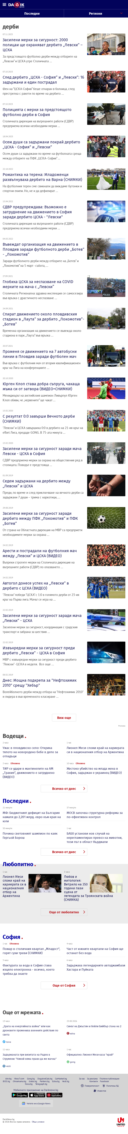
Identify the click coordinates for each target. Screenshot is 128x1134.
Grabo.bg (33, 1081)
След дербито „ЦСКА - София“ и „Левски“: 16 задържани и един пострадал (43, 80)
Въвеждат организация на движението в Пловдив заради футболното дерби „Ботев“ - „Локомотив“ (43, 249)
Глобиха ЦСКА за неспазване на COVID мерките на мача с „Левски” (38, 284)
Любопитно (18, 864)
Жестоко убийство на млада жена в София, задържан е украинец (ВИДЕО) (94, 771)
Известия (101, 1090)
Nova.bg (28, 1084)
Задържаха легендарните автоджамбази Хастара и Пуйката (96, 967)
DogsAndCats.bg (45, 1078)
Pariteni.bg (45, 1081)
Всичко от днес (64, 789)
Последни (32, 14)
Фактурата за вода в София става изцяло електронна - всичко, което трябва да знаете (28, 969)
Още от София (64, 985)
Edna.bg (56, 1081)
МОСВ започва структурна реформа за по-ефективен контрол (95, 815)
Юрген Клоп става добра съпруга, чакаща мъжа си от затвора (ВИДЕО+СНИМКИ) (41, 386)
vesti (8, 1066)
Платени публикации (109, 1078)
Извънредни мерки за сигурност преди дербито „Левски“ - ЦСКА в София (39, 650)
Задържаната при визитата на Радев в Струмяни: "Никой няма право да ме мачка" (29, 1056)
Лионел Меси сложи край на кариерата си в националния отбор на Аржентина (95, 750)
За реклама (92, 1078)
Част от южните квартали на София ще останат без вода (95, 951)
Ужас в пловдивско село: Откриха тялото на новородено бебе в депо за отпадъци (30, 752)
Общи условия (38, 1121)
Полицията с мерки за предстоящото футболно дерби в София (37, 112)
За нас (82, 1078)
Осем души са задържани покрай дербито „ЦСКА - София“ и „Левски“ (41, 144)
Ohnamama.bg (19, 1081)
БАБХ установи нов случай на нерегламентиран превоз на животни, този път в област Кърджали (94, 838)
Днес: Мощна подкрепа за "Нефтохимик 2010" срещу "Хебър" (39, 683)
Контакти (94, 1081)
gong (72, 1061)
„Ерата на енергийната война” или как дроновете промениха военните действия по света (30, 1030)
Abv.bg (8, 1078)
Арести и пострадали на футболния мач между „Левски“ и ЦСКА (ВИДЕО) (40, 553)
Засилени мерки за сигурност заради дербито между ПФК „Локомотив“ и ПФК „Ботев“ (40, 518)
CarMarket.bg (61, 1078)
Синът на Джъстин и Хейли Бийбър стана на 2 (94, 1026)
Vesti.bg (65, 1081)
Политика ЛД (112, 1085)
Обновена (15, 763)
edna (72, 1033)
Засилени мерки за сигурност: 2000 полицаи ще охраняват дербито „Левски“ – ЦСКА (42, 45)
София (11, 937)
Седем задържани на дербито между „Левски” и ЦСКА (36, 483)
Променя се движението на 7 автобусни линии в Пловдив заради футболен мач (40, 354)
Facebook (104, 1081)
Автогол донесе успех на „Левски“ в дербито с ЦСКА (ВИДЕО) (36, 586)
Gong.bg (31, 1078)
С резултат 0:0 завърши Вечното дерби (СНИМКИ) (39, 419)
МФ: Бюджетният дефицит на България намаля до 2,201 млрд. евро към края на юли (32, 817)
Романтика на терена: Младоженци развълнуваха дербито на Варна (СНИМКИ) (42, 177)
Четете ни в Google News (38, 1103)
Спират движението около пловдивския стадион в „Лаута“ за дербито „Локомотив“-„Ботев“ (43, 319)
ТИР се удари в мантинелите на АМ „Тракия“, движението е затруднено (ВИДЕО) (28, 773)
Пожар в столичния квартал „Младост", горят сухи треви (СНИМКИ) (31, 951)
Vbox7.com (19, 1078)
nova (8, 1041)
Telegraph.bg (41, 1084)
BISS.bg (6, 1081)
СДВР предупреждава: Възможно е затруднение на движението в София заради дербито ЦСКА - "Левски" (37, 212)
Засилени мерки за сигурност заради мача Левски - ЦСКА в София (42, 451)
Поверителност (92, 1085)
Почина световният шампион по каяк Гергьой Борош (30, 836)
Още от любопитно (64, 912)
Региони (95, 14)
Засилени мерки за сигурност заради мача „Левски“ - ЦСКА (42, 618)
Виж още (64, 718)
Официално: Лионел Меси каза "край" (90, 1054)
